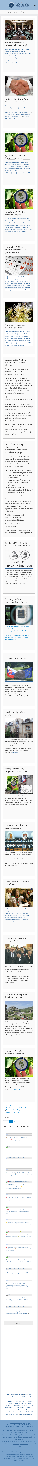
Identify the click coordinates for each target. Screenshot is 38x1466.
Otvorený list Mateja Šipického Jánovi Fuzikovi (16, 600)
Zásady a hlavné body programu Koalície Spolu (16, 770)
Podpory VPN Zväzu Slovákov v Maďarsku (14, 1052)
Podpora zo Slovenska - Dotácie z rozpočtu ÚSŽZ (16, 657)
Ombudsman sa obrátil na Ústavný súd (17, 1106)
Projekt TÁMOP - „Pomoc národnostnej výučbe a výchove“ (16, 363)
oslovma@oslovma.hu (13, 1397)
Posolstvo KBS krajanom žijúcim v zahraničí (16, 996)
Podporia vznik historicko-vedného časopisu (17, 826)
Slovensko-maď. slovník (12, 1412)
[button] (35, 5)
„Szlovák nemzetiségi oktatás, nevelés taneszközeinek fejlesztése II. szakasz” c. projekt (17, 448)
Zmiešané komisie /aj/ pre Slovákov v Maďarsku (16, 100)
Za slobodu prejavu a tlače (13, 1112)
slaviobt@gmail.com (25, 1441)
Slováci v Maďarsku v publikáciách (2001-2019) (16, 44)
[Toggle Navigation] (3, 5)
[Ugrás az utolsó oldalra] (20, 1120)
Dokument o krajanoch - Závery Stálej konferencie (16, 939)
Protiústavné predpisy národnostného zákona (18, 1108)
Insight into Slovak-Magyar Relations (16, 1110)
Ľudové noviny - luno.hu (13, 1401)
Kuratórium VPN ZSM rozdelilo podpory (15, 213)
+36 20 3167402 (26, 1397)
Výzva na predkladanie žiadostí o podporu (15, 156)
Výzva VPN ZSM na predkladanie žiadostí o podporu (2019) (15, 250)
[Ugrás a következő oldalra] (17, 1120)
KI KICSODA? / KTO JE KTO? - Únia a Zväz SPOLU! (17, 544)
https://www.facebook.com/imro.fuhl (19, 1313)
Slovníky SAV (14, 1414)
